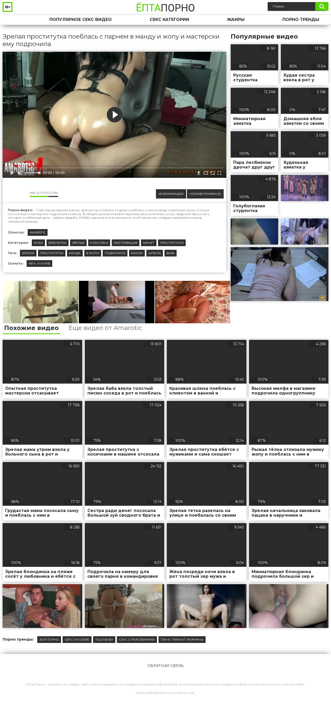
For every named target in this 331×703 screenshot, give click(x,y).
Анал (38, 243)
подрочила (115, 253)
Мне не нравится (22, 194)
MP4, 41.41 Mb (39, 263)
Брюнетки (57, 243)
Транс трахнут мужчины (182, 639)
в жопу (92, 253)
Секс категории (169, 19)
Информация (171, 194)
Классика (99, 243)
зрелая (28, 253)
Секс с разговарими (137, 639)
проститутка (51, 253)
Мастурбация (125, 243)
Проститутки (172, 243)
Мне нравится (10, 194)
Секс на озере (77, 639)
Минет (148, 243)
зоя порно (49, 639)
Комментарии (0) (205, 194)
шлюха (154, 253)
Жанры (236, 19)
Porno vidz (186, 693)
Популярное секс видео (80, 19)
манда (75, 253)
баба (171, 253)
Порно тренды (300, 19)
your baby (104, 639)
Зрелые (78, 243)
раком (137, 253)
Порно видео (12, 19)
